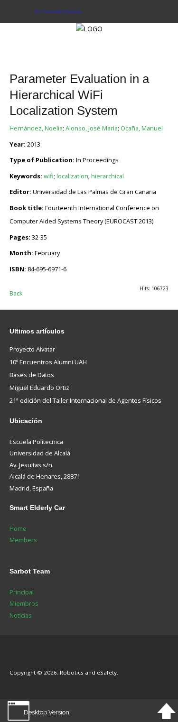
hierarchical (107, 176)
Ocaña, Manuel (142, 128)
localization (72, 176)
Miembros (23, 603)
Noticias (20, 615)
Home (18, 528)
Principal (21, 592)
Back (16, 293)
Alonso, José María (92, 128)
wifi (49, 176)
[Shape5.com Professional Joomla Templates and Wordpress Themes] (29, 658)
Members (23, 540)
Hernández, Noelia (36, 128)
